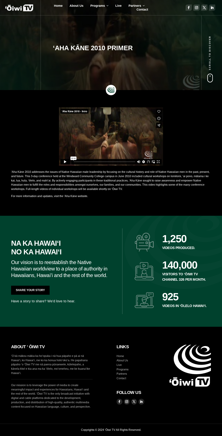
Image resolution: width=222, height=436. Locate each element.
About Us (76, 5)
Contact (142, 9)
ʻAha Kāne (70, 196)
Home (58, 5)
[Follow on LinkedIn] (212, 8)
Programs (97, 5)
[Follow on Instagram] (196, 8)
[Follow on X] (204, 8)
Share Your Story (30, 290)
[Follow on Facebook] (189, 8)
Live (118, 5)
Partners (135, 5)
